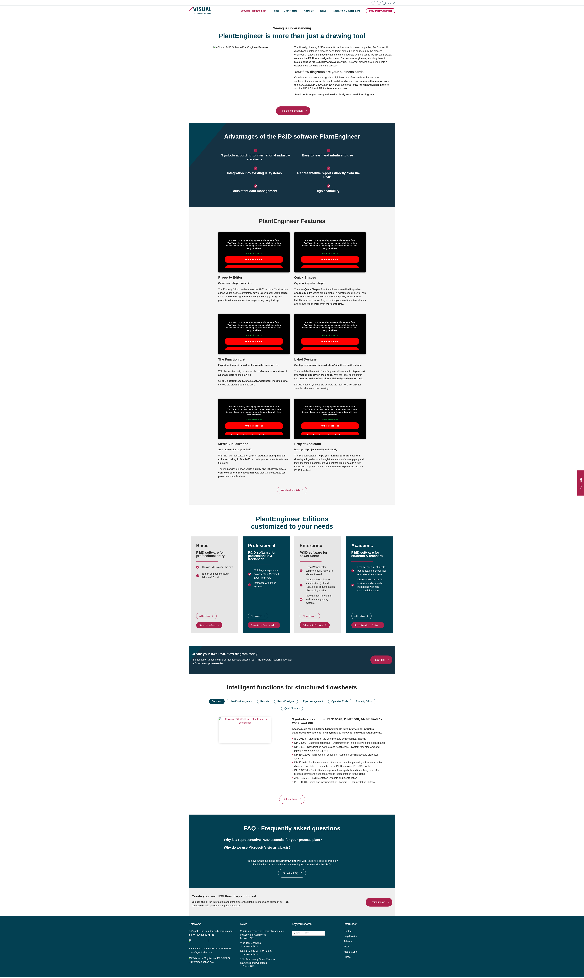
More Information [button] (254, 253)
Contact (348, 931)
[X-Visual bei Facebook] (373, 2)
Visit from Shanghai (250, 943)
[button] (292, 840)
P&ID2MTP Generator (380, 10)
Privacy (348, 941)
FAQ (346, 946)
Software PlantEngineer (253, 10)
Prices (276, 10)
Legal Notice (350, 936)
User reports (290, 10)
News (323, 10)
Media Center (351, 951)
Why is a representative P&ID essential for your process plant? (273, 840)
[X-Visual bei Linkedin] (378, 2)
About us (309, 10)
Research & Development (346, 10)
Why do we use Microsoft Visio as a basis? (257, 847)
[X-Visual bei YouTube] (383, 2)
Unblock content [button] (254, 259)
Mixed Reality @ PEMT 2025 (256, 951)
